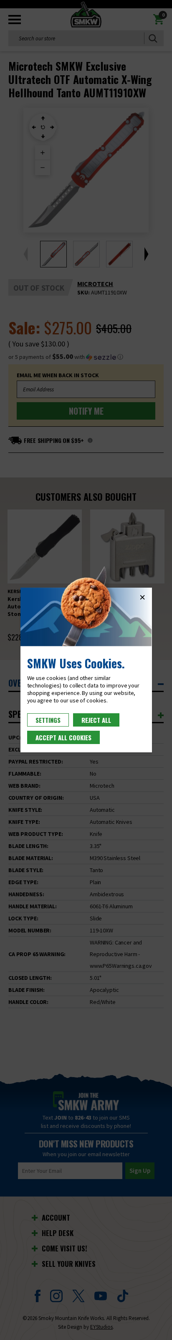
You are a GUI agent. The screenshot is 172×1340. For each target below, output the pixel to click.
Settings (48, 719)
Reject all (96, 719)
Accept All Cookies (63, 737)
